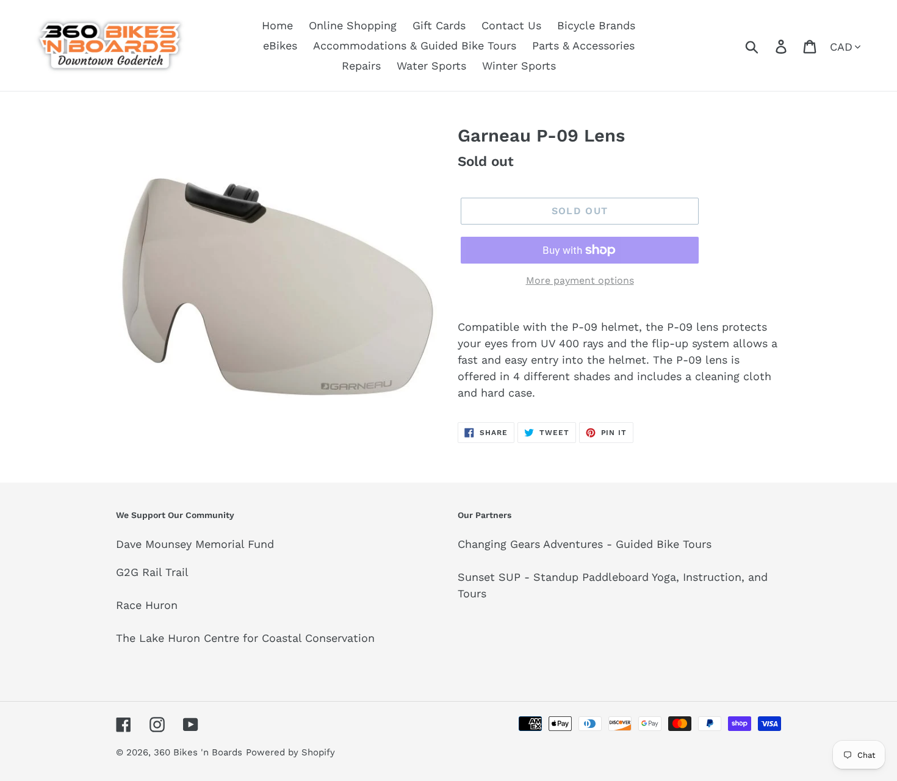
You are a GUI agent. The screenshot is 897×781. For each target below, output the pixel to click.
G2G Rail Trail (152, 572)
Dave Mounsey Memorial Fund (195, 544)
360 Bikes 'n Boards (198, 752)
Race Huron (147, 605)
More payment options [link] (580, 280)
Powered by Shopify (290, 752)
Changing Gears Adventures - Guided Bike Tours (584, 544)
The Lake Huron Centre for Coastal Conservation (245, 638)
